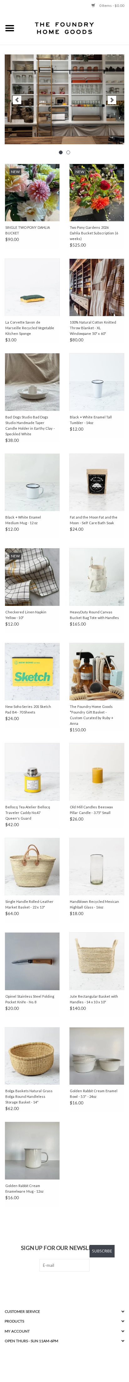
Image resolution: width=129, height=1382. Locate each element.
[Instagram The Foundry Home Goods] (70, 1284)
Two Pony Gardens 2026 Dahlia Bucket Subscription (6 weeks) (94, 233)
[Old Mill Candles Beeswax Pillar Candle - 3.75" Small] (96, 772)
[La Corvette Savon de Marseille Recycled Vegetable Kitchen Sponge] (32, 287)
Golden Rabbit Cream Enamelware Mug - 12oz (24, 1188)
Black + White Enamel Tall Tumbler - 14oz (91, 420)
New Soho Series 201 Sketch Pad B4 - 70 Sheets (28, 709)
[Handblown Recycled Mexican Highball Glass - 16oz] (96, 866)
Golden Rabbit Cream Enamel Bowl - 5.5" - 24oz (93, 1093)
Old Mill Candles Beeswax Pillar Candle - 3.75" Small (91, 810)
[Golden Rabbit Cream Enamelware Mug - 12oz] (32, 1150)
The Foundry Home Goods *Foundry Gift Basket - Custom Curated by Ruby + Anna (91, 714)
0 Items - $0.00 (111, 5)
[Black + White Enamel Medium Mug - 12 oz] (32, 482)
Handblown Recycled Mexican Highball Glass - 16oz (94, 904)
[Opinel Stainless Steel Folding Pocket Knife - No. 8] (32, 961)
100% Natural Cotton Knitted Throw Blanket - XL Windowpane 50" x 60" (93, 327)
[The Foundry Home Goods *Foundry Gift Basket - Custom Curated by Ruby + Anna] (96, 671)
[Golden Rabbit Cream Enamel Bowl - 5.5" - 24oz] (96, 1056)
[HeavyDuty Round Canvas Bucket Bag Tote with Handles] (96, 577)
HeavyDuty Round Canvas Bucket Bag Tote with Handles (94, 615)
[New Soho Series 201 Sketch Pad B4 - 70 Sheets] (32, 671)
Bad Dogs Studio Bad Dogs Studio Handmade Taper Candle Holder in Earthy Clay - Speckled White (30, 425)
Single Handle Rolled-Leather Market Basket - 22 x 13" (29, 904)
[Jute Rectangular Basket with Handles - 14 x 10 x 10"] (96, 961)
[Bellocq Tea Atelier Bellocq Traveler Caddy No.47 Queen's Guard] (32, 772)
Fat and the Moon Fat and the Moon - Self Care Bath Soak (93, 520)
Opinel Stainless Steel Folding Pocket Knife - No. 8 (29, 999)
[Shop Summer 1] (64, 99)
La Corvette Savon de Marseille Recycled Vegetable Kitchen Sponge (29, 327)
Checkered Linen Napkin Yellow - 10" (25, 615)
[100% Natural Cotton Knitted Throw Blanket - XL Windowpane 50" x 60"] (96, 287)
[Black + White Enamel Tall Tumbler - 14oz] (96, 382)
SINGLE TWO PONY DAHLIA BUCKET (27, 230)
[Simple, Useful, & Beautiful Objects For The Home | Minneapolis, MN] (74, 27)
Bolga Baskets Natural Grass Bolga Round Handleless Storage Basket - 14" (29, 1096)
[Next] (112, 100)
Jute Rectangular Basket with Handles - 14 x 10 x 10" (94, 999)
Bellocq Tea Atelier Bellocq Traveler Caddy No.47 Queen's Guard (27, 812)
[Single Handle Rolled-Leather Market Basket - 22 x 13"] (32, 866)
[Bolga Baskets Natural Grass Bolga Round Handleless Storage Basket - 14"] (32, 1056)
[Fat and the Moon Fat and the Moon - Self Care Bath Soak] (96, 482)
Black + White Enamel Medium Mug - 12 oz (23, 520)
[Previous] (17, 100)
